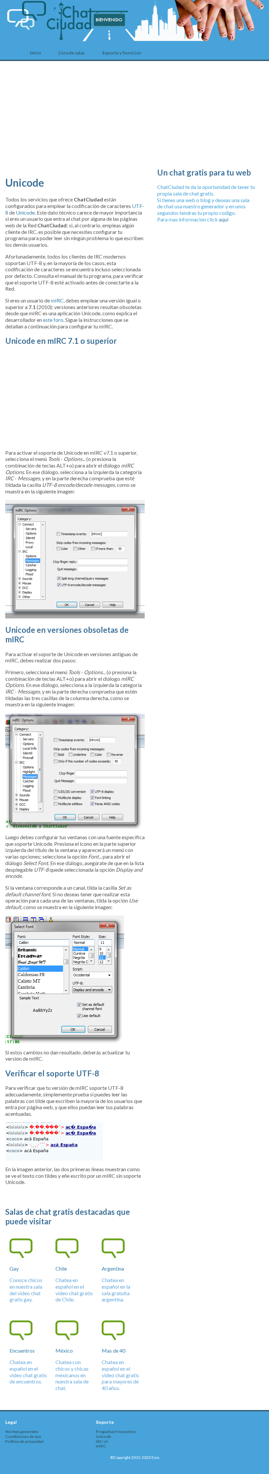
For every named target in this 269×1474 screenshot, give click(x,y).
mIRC (57, 300)
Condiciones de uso (23, 1436)
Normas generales (21, 1431)
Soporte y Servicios (121, 52)
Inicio (35, 52)
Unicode (25, 212)
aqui (223, 219)
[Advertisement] (75, 123)
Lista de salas (71, 52)
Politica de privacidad (24, 1441)
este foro (53, 320)
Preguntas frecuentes (116, 1431)
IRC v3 (102, 1441)
